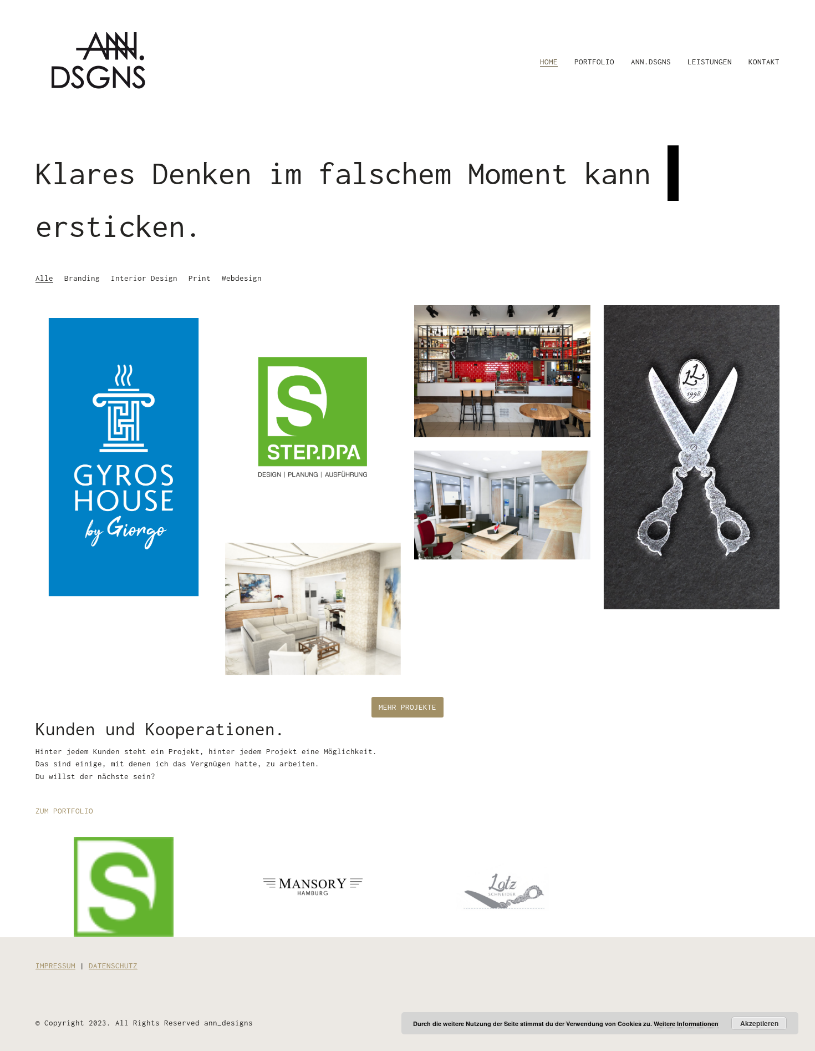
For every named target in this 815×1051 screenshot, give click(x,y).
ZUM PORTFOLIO (64, 810)
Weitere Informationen (686, 1023)
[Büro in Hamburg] (502, 505)
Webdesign (242, 278)
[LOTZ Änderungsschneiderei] (692, 457)
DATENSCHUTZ (113, 965)
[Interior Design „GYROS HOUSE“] (502, 371)
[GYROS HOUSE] (123, 457)
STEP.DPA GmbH (124, 885)
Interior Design (144, 278)
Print (200, 278)
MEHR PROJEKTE (407, 707)
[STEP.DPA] (313, 417)
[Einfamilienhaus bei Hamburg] (313, 609)
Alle (44, 278)
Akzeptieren (759, 1023)
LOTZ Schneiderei (502, 885)
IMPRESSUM (55, 965)
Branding (82, 278)
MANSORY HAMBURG (313, 885)
